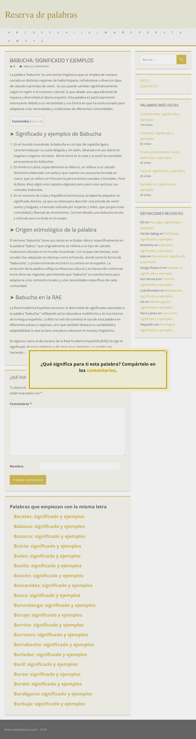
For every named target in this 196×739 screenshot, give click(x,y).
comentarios (101, 370)
